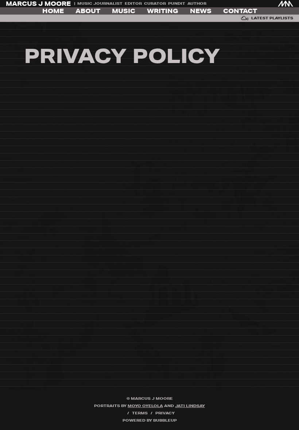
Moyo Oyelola (145, 405)
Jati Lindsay (190, 405)
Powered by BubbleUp (150, 420)
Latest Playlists (272, 18)
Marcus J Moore (38, 3)
